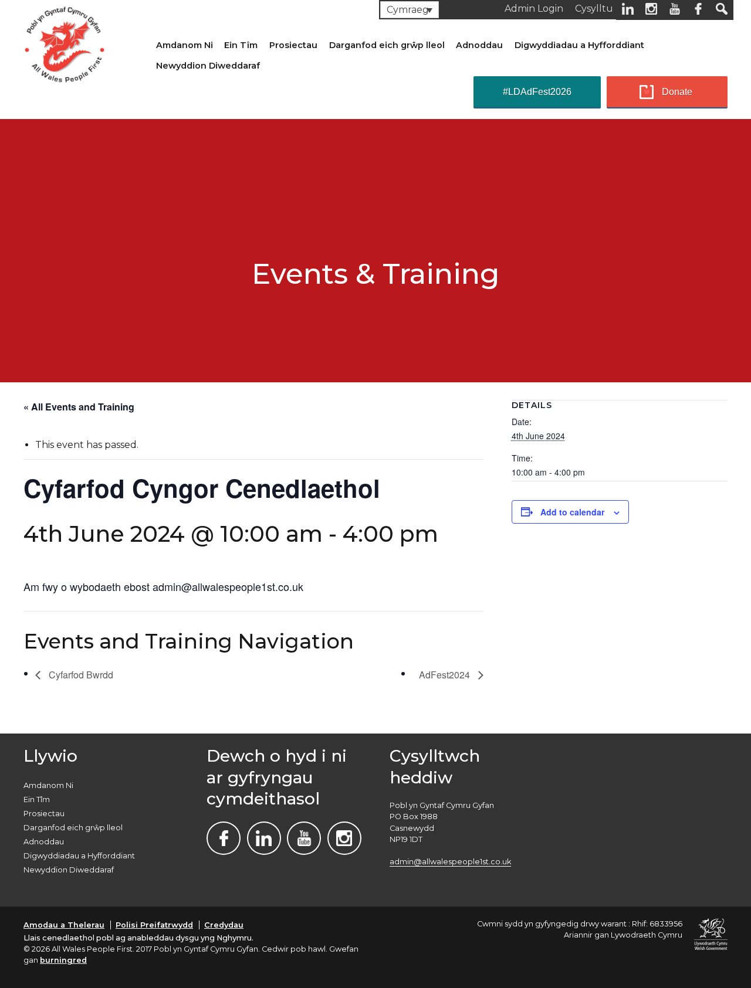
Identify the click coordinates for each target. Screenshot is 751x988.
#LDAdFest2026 (537, 92)
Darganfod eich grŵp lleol (387, 45)
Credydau (223, 925)
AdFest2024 (445, 674)
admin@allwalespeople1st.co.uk (450, 861)
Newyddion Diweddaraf (208, 65)
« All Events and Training (78, 406)
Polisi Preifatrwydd (154, 925)
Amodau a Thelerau (63, 925)
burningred (63, 960)
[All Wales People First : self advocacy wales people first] (64, 42)
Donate (677, 92)
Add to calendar (572, 512)
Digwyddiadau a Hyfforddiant (579, 45)
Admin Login (534, 8)
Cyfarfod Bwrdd (79, 674)
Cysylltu (594, 8)
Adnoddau (479, 45)
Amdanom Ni (184, 45)
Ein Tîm (241, 45)
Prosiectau (293, 45)
